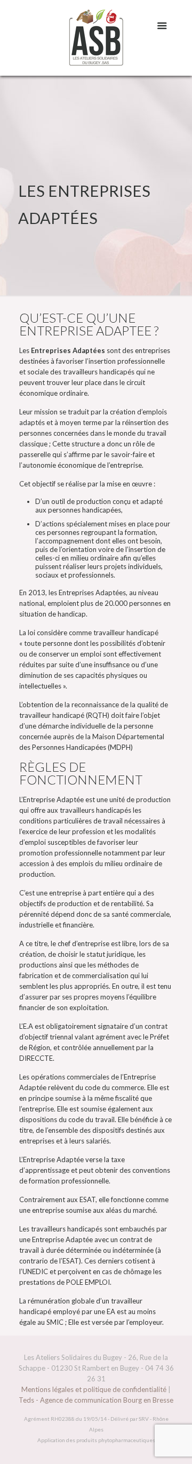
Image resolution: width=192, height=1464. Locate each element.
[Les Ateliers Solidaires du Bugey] (96, 38)
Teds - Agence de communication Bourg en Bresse (96, 1400)
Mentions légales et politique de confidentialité (93, 1389)
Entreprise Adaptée (53, 799)
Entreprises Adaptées (92, 592)
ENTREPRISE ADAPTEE (85, 330)
